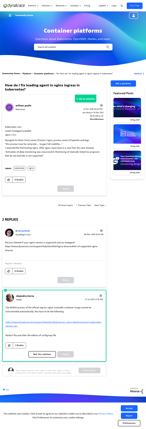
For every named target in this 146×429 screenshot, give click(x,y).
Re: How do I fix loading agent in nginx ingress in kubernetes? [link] (84, 73)
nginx (31, 168)
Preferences (129, 423)
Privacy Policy (105, 413)
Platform (27, 73)
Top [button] (7, 390)
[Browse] (11, 15)
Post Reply (89, 370)
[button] (129, 408)
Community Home (24, 15)
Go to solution (87, 98)
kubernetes (19, 168)
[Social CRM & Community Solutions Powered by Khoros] (136, 390)
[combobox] (73, 47)
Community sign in (133, 15)
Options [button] (138, 73)
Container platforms (44, 73)
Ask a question (123, 83)
